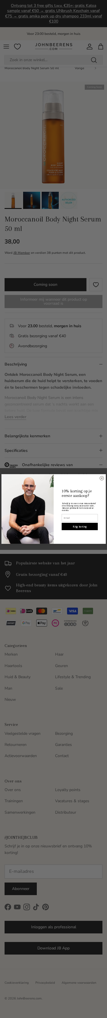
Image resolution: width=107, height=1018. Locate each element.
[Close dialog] (102, 478)
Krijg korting (80, 526)
